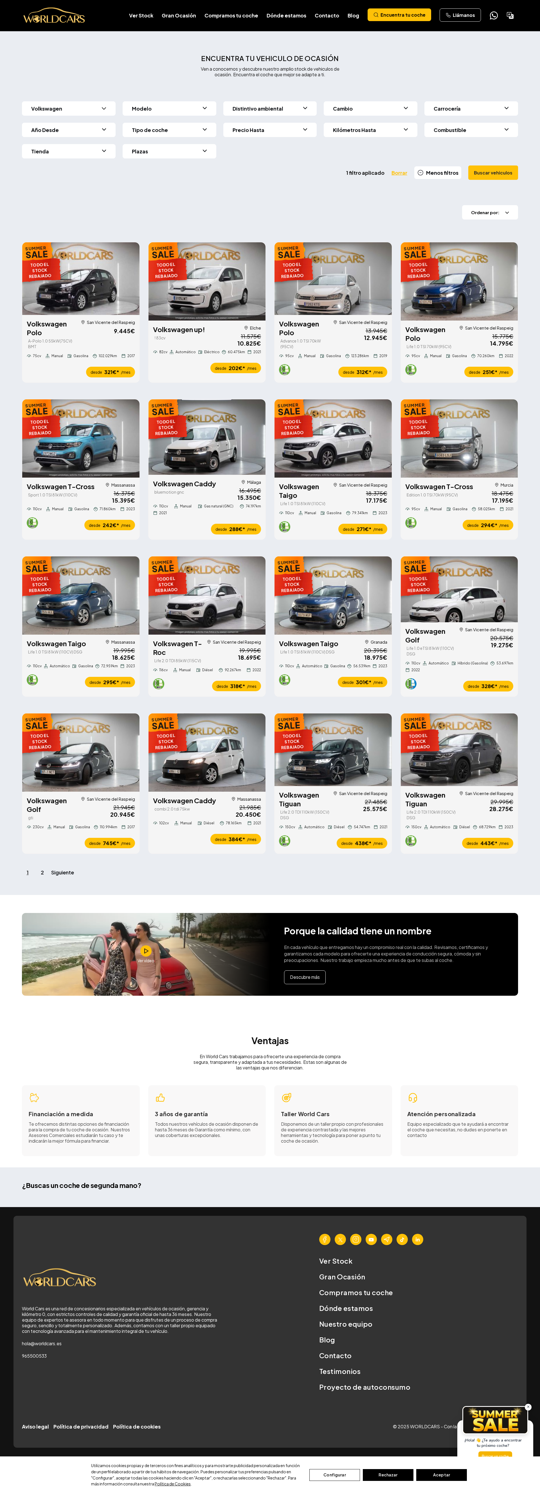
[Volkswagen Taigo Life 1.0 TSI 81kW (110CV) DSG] (81, 595)
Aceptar (441, 1474)
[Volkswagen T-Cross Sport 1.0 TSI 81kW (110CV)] (81, 438)
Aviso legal (35, 1426)
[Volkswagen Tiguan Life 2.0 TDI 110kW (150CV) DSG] (333, 749)
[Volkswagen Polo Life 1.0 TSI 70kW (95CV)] (459, 281)
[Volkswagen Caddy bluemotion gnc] (207, 437)
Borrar (399, 172)
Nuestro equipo (346, 1324)
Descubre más (305, 977)
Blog (353, 15)
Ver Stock (141, 15)
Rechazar (388, 1474)
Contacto (327, 15)
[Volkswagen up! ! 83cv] (207, 281)
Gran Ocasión (179, 15)
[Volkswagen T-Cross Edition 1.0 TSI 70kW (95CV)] (459, 438)
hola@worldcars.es (42, 1343)
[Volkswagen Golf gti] (81, 752)
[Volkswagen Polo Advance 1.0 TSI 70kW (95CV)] (333, 278)
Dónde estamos (286, 15)
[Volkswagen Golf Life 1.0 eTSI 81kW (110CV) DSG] (459, 589)
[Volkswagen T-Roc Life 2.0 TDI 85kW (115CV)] (207, 595)
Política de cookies (137, 1426)
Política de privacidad (81, 1426)
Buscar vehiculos (493, 173)
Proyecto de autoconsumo (364, 1387)
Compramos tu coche (231, 15)
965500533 (34, 1356)
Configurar (334, 1474)
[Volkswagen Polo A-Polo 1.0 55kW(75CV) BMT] (81, 278)
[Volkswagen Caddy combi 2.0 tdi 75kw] (207, 752)
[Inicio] (54, 15)
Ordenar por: (485, 212)
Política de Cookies (173, 1483)
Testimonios (340, 1371)
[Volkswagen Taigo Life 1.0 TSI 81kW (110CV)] (333, 438)
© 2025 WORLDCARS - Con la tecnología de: (441, 1426)
